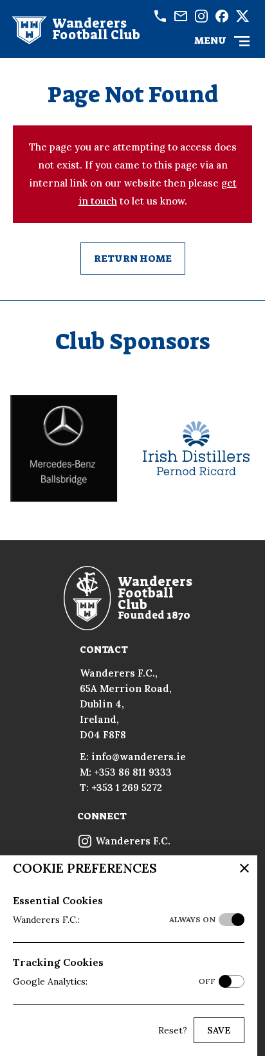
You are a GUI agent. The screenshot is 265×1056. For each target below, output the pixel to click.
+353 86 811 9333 (160, 16)
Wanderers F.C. (131, 841)
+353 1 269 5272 (126, 787)
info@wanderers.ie (180, 16)
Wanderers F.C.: (114, 919)
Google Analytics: (114, 981)
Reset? (172, 1030)
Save (219, 1030)
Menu (210, 40)
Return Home (133, 258)
